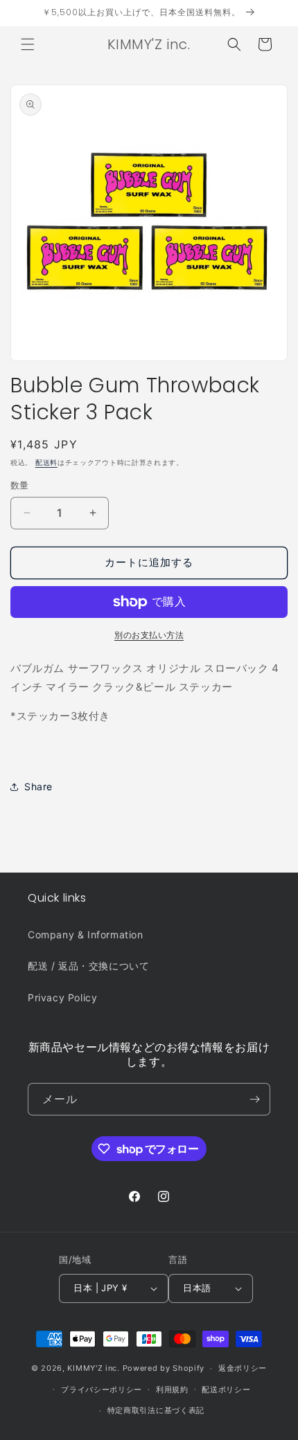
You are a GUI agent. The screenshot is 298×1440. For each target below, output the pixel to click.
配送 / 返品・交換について (88, 966)
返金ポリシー (242, 1368)
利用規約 (172, 1389)
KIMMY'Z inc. (93, 1368)
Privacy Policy (62, 997)
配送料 (46, 462)
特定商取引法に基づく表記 (155, 1410)
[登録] (254, 1099)
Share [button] (38, 786)
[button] (27, 44)
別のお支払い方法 (149, 635)
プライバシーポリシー (101, 1389)
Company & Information (85, 934)
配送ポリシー (226, 1389)
